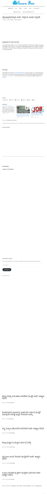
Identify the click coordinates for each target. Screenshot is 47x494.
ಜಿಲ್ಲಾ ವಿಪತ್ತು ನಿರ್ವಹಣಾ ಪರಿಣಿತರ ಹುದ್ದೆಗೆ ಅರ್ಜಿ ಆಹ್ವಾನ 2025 (23, 397)
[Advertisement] (23, 32)
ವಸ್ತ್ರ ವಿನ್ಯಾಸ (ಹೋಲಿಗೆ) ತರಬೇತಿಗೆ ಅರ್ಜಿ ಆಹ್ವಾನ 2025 (23, 428)
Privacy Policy (19, 485)
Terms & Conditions (27, 485)
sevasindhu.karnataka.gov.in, (19, 72)
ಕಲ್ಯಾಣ (33, 72)
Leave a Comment (18, 19)
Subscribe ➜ (7, 269)
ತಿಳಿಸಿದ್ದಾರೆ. (4, 77)
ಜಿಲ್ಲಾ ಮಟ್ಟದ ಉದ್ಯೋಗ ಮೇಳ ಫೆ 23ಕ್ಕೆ (16, 442)
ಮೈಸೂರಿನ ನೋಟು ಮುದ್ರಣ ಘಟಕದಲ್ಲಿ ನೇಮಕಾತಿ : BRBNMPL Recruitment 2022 (37, 114)
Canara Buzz (23, 2)
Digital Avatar (39, 485)
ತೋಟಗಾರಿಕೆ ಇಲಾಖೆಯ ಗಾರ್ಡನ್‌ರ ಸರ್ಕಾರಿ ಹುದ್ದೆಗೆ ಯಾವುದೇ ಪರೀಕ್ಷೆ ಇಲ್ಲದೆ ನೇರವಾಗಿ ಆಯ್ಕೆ (21, 413)
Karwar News (14, 120)
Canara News (9, 120)
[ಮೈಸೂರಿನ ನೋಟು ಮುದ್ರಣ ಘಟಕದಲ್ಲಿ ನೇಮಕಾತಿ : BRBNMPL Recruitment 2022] (37, 109)
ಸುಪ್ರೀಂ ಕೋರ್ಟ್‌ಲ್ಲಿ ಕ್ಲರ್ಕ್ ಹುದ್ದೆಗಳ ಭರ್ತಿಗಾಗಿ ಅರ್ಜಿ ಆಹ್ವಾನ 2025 (21, 474)
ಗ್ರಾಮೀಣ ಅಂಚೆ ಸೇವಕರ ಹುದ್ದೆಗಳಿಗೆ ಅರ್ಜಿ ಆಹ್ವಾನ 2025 (21, 457)
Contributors (13, 485)
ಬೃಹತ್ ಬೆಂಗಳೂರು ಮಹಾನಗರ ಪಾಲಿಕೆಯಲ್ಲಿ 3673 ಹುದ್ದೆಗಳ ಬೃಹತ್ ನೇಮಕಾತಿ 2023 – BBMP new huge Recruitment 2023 (23, 114)
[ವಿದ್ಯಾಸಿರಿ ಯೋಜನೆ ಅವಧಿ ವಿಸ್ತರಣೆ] (9, 110)
